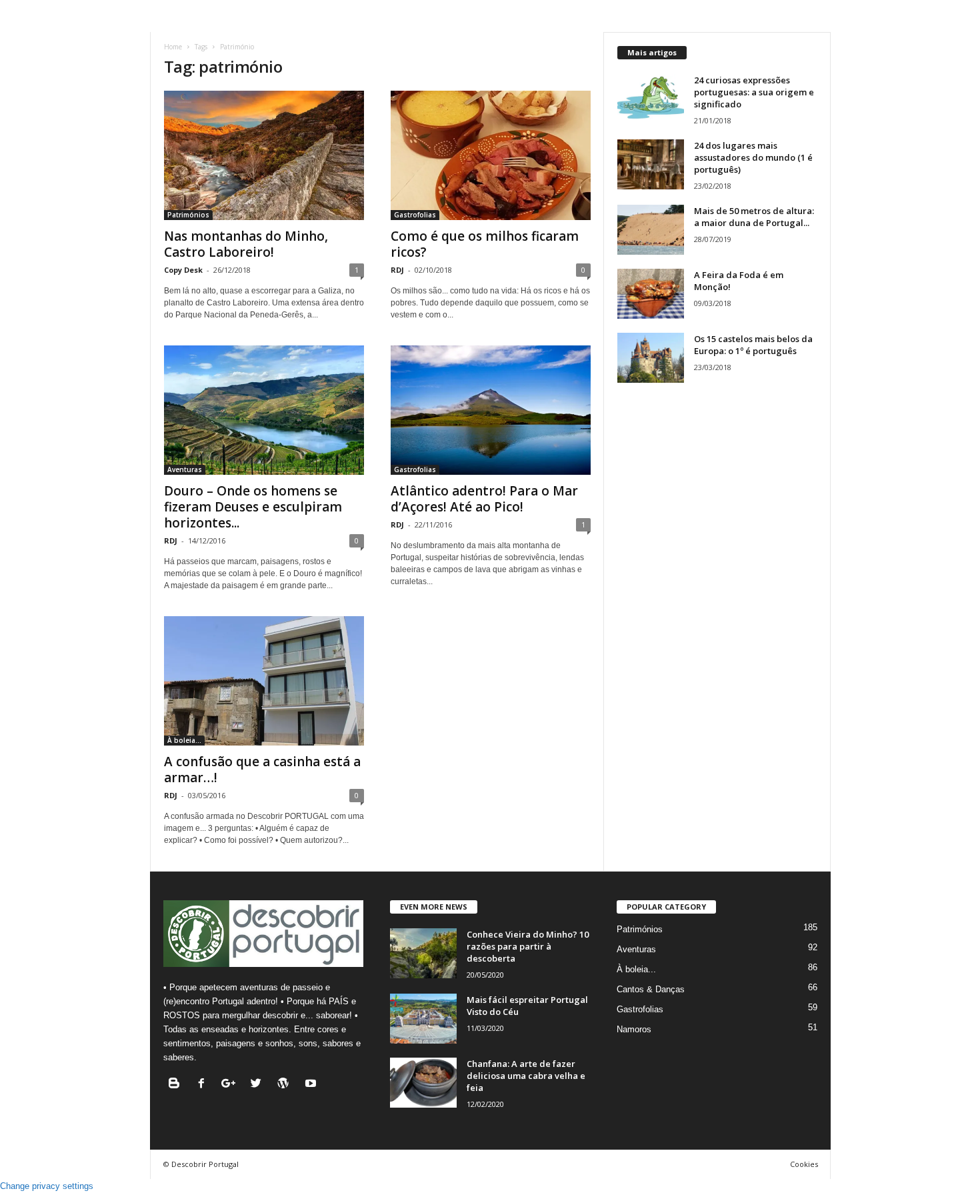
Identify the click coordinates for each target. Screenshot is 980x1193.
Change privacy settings (46, 1186)
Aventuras (184, 469)
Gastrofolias (415, 214)
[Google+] (231, 1085)
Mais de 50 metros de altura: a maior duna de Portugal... (754, 217)
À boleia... (184, 740)
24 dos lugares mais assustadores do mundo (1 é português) (753, 157)
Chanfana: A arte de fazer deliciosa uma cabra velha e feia (526, 1076)
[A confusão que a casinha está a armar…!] (264, 681)
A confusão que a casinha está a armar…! (262, 769)
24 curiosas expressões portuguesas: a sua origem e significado (754, 92)
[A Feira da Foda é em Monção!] (650, 294)
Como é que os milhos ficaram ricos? (485, 244)
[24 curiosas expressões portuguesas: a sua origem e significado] (650, 99)
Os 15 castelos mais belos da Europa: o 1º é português (753, 345)
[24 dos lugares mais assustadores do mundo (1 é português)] (650, 164)
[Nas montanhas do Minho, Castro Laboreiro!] (264, 155)
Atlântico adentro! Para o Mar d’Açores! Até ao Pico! (484, 498)
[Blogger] (177, 1085)
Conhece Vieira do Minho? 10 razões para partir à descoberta (528, 946)
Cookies (804, 1164)
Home (173, 46)
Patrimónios (188, 214)
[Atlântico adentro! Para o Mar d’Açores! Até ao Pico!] (491, 410)
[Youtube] (312, 1085)
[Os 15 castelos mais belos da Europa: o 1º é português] (650, 358)
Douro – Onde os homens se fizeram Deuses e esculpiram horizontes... (253, 506)
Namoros (634, 1029)
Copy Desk (183, 270)
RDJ (397, 270)
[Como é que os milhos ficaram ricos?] (491, 155)
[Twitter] (259, 1085)
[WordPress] (286, 1085)
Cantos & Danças (651, 989)
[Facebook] (204, 1085)
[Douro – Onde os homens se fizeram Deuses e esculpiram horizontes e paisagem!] (264, 410)
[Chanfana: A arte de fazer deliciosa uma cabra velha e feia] (423, 1083)
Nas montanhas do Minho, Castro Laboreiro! (246, 244)
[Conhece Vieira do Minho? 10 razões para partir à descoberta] (423, 953)
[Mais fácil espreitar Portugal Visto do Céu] (423, 1019)
